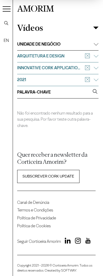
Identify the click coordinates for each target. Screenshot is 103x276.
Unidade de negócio (38, 44)
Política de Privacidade (36, 217)
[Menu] (7, 9)
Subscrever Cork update (48, 176)
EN (6, 40)
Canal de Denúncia (33, 202)
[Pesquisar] (6, 23)
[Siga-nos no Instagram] (76, 241)
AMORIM (35, 7)
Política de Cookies (34, 225)
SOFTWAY (68, 270)
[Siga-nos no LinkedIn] (66, 241)
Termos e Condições (35, 210)
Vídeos (30, 28)
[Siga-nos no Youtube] (86, 241)
